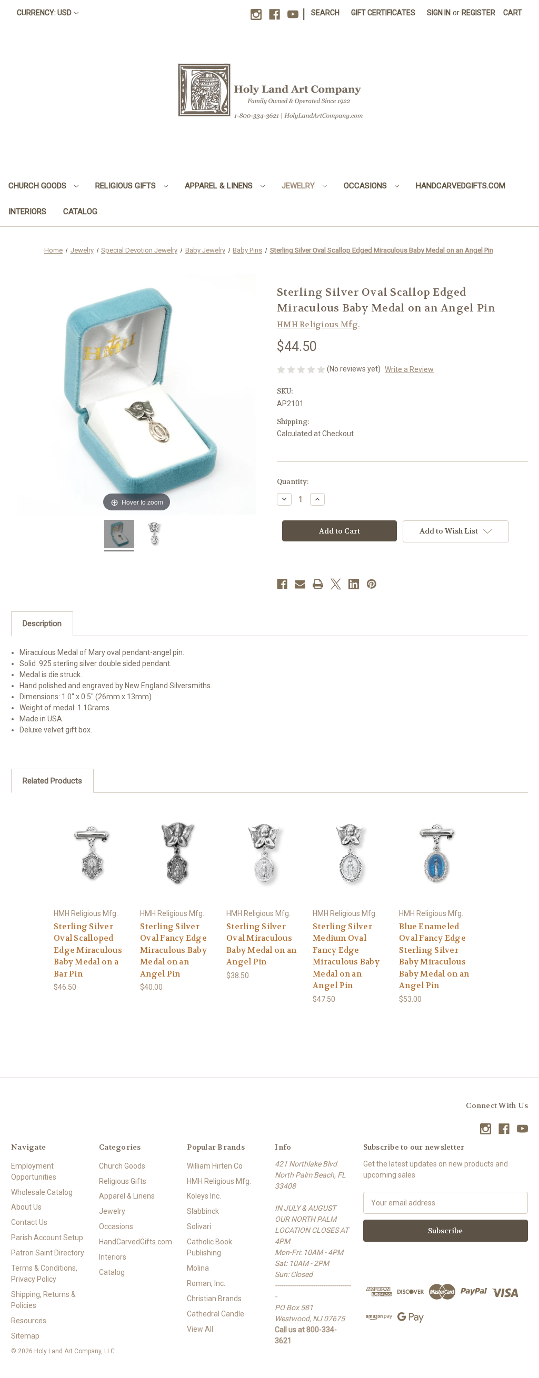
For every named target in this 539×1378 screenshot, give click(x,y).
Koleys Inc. (204, 1196)
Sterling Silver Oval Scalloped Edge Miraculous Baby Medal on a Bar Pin (88, 950)
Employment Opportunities (33, 1171)
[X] (336, 584)
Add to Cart (92, 862)
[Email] (300, 584)
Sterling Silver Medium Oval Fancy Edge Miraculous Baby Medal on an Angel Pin (346, 956)
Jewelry (299, 185)
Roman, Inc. (206, 1283)
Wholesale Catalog (42, 1192)
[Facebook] (274, 14)
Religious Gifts (126, 185)
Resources (28, 1320)
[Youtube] (292, 14)
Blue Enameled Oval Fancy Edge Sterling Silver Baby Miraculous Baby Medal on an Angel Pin (434, 956)
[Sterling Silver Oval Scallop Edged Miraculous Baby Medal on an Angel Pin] (119, 535)
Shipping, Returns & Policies (43, 1300)
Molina (198, 1268)
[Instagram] (256, 14)
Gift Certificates (383, 12)
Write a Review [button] (409, 369)
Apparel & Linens (220, 185)
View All (200, 1329)
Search (325, 12)
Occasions (366, 185)
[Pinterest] (371, 584)
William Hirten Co (215, 1166)
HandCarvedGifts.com (460, 185)
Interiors (27, 211)
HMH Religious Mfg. (219, 1181)
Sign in (439, 12)
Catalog (80, 211)
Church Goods (38, 185)
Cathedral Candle (215, 1314)
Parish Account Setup (47, 1237)
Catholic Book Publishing (209, 1247)
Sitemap (25, 1336)
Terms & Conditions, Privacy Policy (44, 1273)
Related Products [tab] (52, 781)
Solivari (199, 1226)
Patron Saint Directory (47, 1253)
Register (478, 12)
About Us (26, 1207)
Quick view (91, 843)
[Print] (318, 584)
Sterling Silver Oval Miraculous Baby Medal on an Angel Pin (261, 944)
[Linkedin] (353, 584)
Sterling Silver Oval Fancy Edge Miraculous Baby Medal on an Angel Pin (173, 950)
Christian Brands (214, 1298)
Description (42, 623)
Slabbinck (203, 1211)
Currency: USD (44, 12)
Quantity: (292, 481)
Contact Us (29, 1222)
